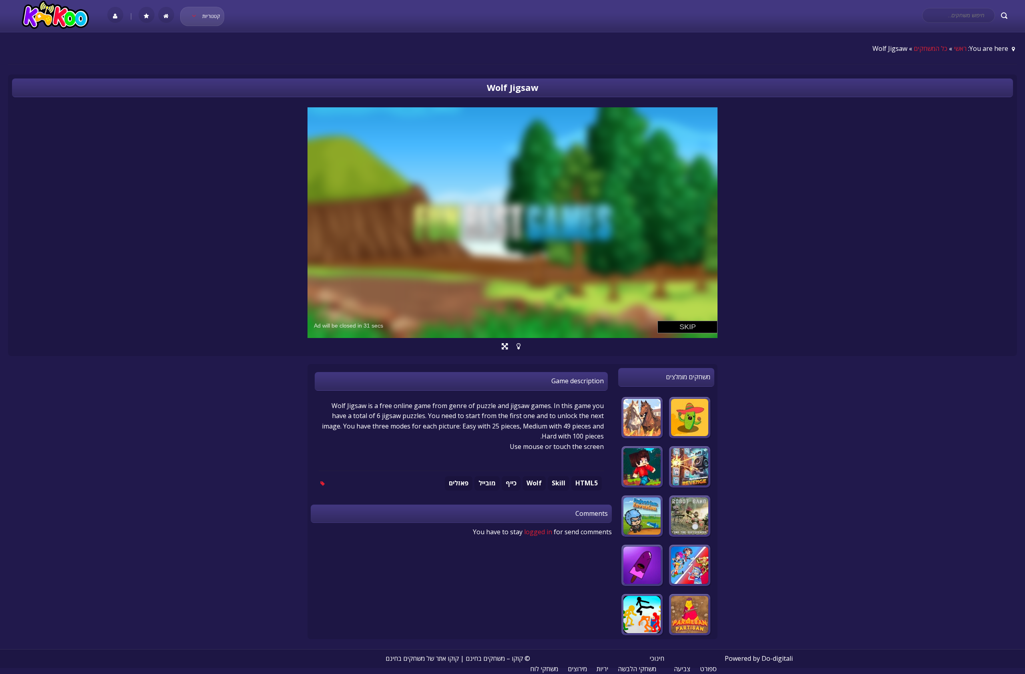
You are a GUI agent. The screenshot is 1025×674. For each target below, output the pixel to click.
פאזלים (458, 483)
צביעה (682, 668)
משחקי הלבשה (637, 668)
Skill (558, 483)
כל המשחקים (930, 48)
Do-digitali (777, 658)
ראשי (960, 48)
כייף (511, 483)
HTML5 (586, 483)
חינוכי (656, 658)
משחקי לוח (544, 668)
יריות (602, 668)
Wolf (534, 483)
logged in (538, 531)
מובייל (487, 483)
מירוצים (577, 668)
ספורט (708, 668)
